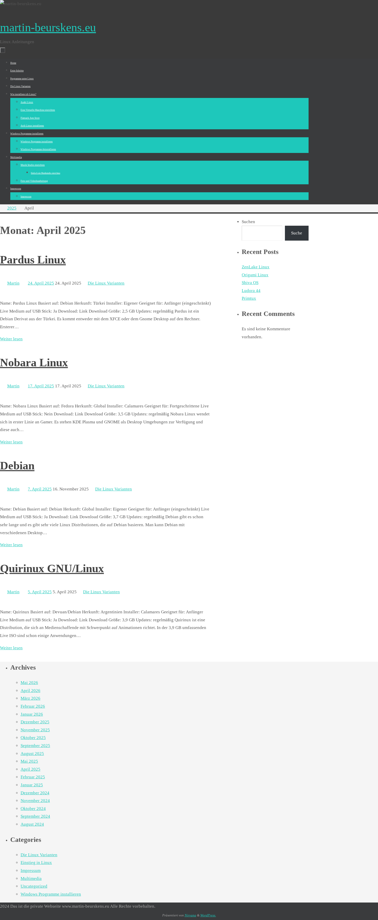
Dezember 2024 (35, 792)
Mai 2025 (29, 761)
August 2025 (32, 753)
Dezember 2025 (35, 721)
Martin (13, 283)
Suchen (248, 221)
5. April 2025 (40, 591)
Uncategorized (34, 886)
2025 (11, 208)
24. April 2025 (41, 283)
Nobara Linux (34, 362)
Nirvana (190, 915)
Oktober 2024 (33, 808)
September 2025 (35, 745)
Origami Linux (255, 274)
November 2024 (35, 800)
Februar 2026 (33, 706)
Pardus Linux (33, 259)
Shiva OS (250, 282)
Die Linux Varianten (106, 283)
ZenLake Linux (255, 267)
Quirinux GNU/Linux (52, 568)
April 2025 (30, 769)
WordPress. (208, 915)
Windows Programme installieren (51, 894)
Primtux (249, 298)
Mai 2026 (29, 682)
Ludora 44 (251, 290)
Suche (296, 233)
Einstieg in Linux (36, 862)
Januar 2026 (32, 714)
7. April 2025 (40, 489)
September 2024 (35, 816)
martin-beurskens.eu (48, 27)
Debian (17, 465)
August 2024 (32, 824)
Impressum (31, 870)
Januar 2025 (32, 784)
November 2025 (35, 729)
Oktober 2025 (33, 737)
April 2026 (30, 690)
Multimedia (31, 878)
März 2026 (30, 698)
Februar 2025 (33, 777)
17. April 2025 (41, 386)
